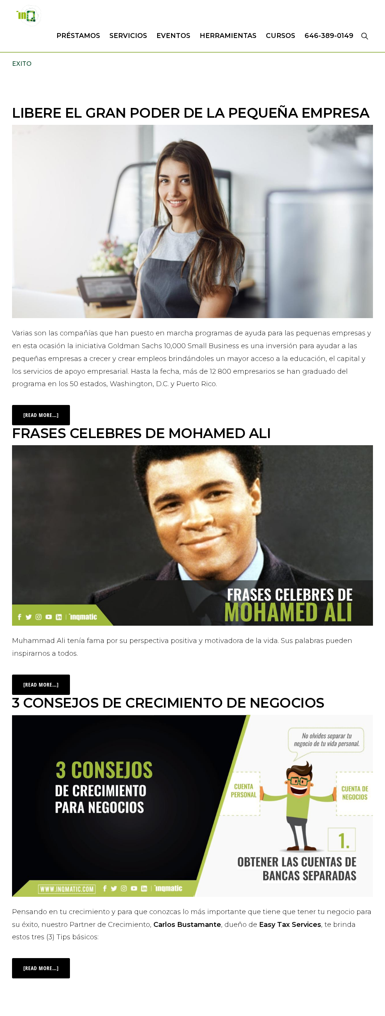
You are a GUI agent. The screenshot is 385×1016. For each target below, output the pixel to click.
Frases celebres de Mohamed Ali (141, 433)
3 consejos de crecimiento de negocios (168, 703)
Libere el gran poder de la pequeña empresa (190, 113)
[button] (364, 36)
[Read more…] (46, 412)
